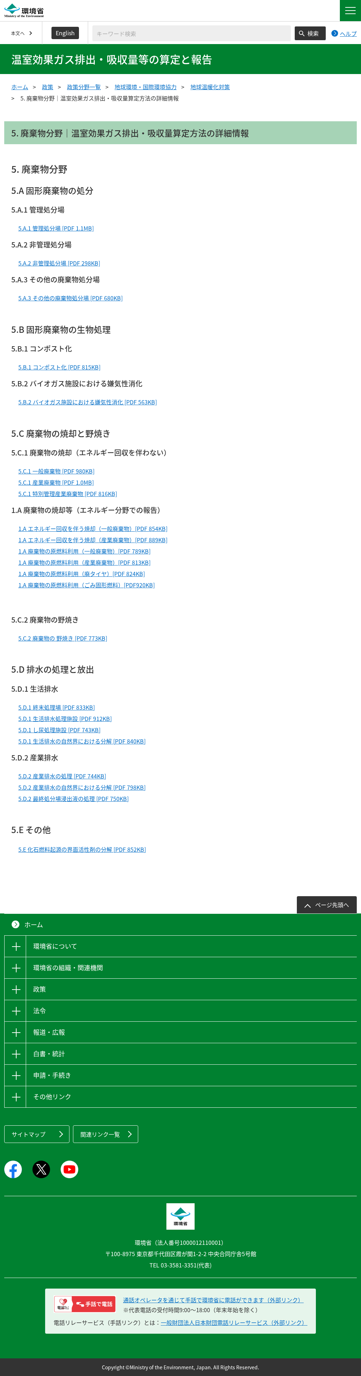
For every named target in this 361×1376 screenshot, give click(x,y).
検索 (313, 33)
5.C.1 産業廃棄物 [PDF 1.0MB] (56, 482)
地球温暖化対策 (210, 86)
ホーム (19, 86)
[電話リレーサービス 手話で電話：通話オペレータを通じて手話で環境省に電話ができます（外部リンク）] (85, 1304)
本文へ (18, 33)
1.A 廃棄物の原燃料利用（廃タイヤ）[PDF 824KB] (81, 573)
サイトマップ (28, 1134)
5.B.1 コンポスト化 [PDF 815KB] (59, 367)
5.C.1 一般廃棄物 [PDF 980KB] (56, 471)
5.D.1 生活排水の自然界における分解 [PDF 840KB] (82, 741)
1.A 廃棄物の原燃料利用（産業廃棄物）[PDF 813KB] (84, 562)
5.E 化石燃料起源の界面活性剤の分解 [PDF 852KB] (82, 849)
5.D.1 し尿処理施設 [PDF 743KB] (59, 730)
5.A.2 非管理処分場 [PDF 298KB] (59, 263)
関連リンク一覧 (100, 1134)
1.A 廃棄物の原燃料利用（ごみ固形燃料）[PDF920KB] (86, 585)
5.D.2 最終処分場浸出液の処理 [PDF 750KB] (73, 798)
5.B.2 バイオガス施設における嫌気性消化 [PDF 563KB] (87, 402)
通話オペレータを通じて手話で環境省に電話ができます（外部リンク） (213, 1300)
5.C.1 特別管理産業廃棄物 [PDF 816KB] (67, 493)
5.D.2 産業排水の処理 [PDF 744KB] (62, 776)
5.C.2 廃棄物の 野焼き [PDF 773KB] (62, 638)
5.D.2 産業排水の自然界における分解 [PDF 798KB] (82, 787)
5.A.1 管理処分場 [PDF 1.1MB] (56, 228)
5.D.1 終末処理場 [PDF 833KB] (56, 707)
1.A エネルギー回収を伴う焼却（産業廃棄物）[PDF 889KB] (92, 540)
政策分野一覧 (84, 86)
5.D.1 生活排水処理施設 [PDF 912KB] (65, 718)
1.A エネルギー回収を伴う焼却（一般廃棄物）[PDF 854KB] (92, 528)
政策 (47, 86)
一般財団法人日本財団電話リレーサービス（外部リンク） (234, 1322)
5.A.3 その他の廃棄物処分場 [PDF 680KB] (70, 298)
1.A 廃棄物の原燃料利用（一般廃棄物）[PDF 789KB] (84, 551)
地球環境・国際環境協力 (146, 86)
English (65, 33)
